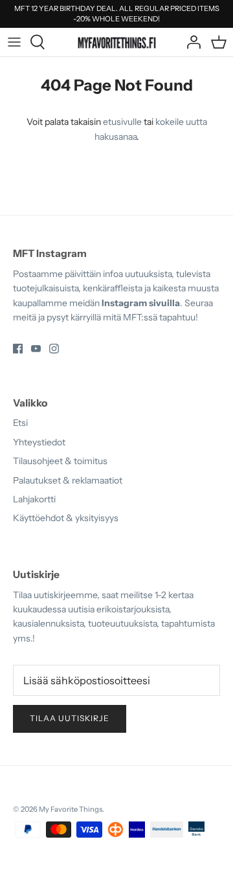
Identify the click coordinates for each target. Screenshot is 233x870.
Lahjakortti (34, 499)
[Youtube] (36, 348)
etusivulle (122, 122)
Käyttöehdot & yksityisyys (65, 518)
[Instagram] (54, 348)
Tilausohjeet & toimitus (60, 461)
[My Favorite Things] (116, 42)
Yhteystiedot (39, 442)
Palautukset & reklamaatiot (67, 480)
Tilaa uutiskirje (69, 718)
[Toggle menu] (14, 42)
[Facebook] (18, 348)
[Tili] (190, 42)
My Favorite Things (70, 809)
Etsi (20, 423)
